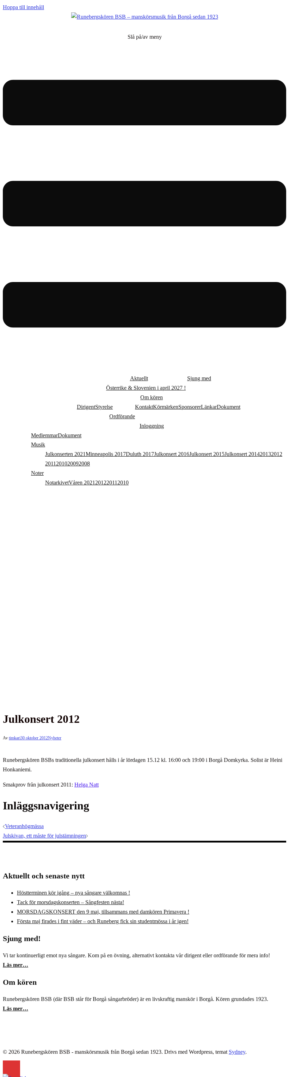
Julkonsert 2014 (242, 454)
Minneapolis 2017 (106, 454)
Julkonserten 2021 (65, 454)
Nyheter (54, 737)
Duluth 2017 (140, 454)
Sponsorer (189, 407)
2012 (276, 454)
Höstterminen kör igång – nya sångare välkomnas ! (73, 893)
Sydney (237, 1052)
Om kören (151, 397)
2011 (50, 464)
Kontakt (144, 407)
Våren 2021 (82, 483)
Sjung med (199, 378)
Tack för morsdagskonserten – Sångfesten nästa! (70, 902)
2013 (265, 454)
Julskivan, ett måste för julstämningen (44, 836)
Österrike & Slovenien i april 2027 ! (146, 388)
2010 (61, 464)
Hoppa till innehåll (23, 7)
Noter (37, 473)
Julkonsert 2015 (207, 454)
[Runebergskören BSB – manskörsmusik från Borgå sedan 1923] (144, 17)
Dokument (228, 407)
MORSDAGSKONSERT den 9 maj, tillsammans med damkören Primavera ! (103, 912)
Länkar (209, 407)
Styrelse (104, 407)
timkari (14, 737)
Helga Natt (86, 785)
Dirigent (86, 407)
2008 (84, 464)
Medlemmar (44, 435)
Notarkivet (57, 483)
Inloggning (152, 426)
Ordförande (122, 416)
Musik (38, 444)
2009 (73, 464)
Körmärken (165, 407)
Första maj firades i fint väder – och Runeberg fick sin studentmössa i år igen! (103, 921)
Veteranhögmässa (24, 826)
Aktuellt (139, 378)
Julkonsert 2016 (171, 454)
